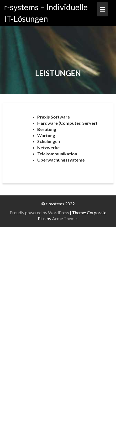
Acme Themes (65, 218)
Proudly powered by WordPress (39, 212)
